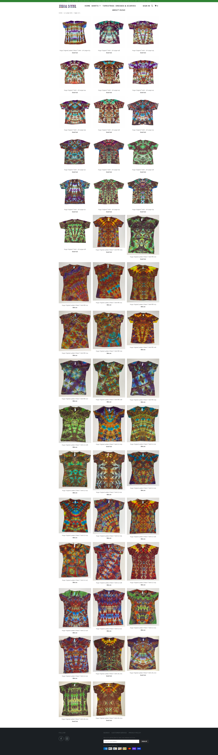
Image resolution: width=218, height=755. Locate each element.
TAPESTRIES (108, 6)
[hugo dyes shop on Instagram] (67, 738)
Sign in (146, 6)
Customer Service (119, 733)
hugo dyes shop (112, 745)
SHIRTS (95, 6)
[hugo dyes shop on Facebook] (61, 738)
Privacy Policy (135, 733)
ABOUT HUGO (118, 10)
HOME (87, 6)
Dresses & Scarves (126, 6)
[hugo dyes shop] (67, 6)
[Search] (152, 6)
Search (106, 733)
